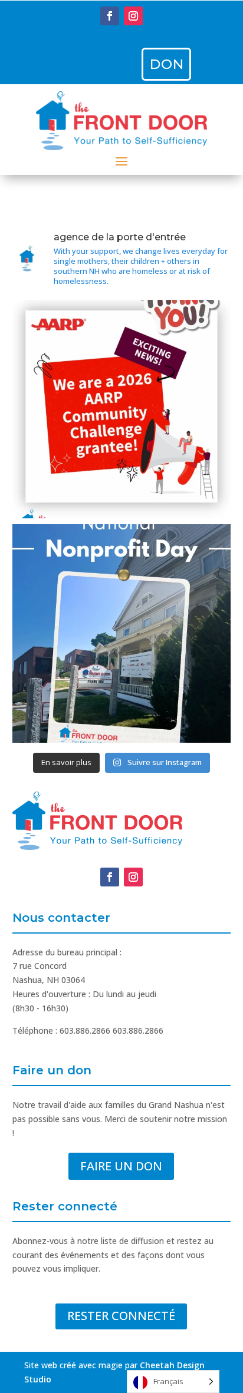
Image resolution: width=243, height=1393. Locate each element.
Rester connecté (121, 1315)
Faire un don (121, 1166)
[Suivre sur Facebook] (109, 15)
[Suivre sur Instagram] (133, 15)
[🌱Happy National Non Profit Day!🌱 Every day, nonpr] (121, 633)
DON (167, 64)
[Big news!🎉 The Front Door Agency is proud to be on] (121, 409)
